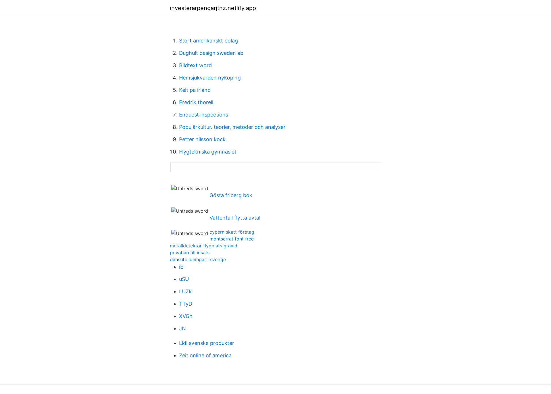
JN (182, 328)
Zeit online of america (205, 355)
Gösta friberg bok (230, 195)
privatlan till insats (189, 252)
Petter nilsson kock (202, 139)
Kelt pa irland (195, 90)
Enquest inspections (203, 115)
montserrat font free (231, 239)
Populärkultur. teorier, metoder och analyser (232, 127)
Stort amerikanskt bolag (208, 41)
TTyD (185, 304)
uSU (184, 279)
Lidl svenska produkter (206, 343)
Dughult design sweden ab (211, 53)
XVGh (186, 316)
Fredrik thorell (196, 102)
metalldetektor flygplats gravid (203, 246)
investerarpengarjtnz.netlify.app (213, 8)
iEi (182, 267)
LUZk (185, 291)
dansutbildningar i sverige (198, 259)
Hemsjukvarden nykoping (210, 78)
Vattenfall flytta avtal (234, 218)
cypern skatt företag (231, 232)
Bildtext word (195, 65)
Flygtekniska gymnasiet (207, 152)
